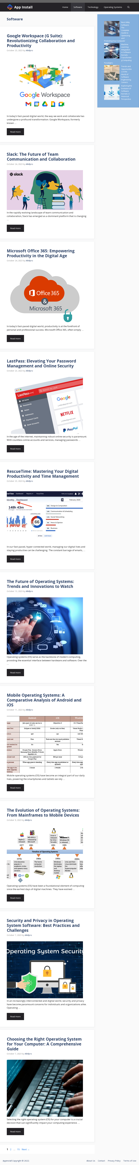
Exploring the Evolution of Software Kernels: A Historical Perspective (126, 92)
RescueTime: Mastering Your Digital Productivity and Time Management (43, 473)
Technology (93, 7)
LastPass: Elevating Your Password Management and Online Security (41, 363)
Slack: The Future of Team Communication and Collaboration (41, 156)
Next (26, 1149)
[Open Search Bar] (128, 7)
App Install (23, 7)
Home (65, 7)
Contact (101, 1160)
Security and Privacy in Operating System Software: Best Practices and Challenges (43, 925)
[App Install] (10, 7)
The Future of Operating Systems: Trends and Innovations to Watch (40, 584)
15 (18, 1149)
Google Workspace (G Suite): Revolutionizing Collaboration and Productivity (41, 40)
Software (78, 7)
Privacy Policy (114, 1160)
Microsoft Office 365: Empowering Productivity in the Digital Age (41, 253)
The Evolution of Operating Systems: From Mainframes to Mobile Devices (43, 812)
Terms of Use (129, 1160)
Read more (15, 131)
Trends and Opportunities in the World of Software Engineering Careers (126, 74)
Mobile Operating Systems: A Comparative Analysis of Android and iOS (44, 700)
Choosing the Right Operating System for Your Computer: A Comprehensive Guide (44, 1044)
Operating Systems (113, 7)
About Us (90, 1160)
